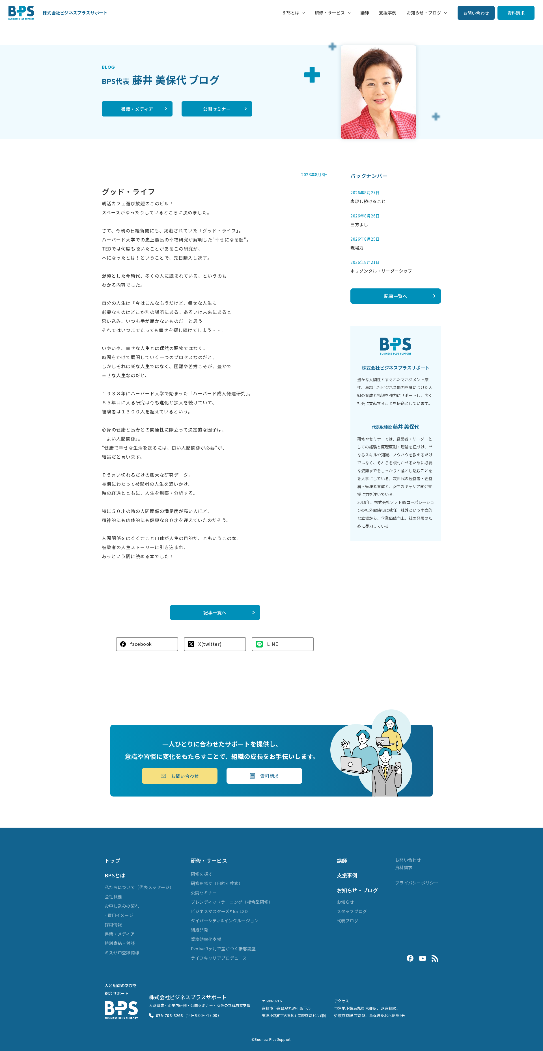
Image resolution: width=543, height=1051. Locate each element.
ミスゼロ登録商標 (122, 952)
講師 (364, 13)
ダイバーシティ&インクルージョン (225, 920)
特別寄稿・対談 (120, 943)
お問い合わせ (476, 13)
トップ (112, 860)
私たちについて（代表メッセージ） (139, 887)
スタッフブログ (352, 911)
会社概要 (113, 896)
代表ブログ (348, 920)
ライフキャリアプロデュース (219, 958)
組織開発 (199, 930)
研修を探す (202, 874)
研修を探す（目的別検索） (217, 883)
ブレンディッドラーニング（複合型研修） (232, 902)
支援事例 (387, 13)
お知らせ (345, 902)
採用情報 (113, 924)
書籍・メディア (137, 108)
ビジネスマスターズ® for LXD (219, 911)
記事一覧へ (215, 612)
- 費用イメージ (119, 915)
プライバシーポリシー (416, 883)
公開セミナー (217, 108)
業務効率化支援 (206, 939)
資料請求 (516, 13)
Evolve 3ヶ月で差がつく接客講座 (223, 948)
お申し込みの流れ (122, 906)
